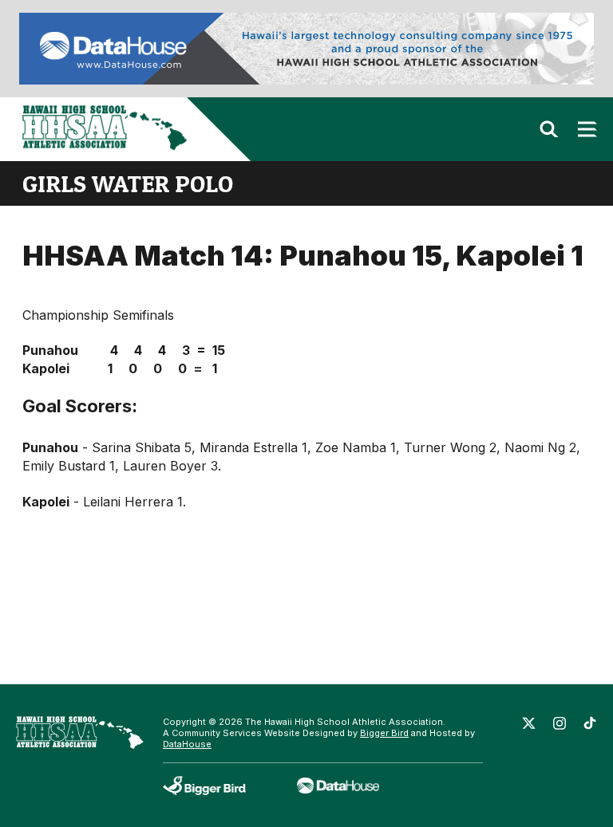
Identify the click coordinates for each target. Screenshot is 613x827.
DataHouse (187, 744)
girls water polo (127, 183)
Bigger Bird (384, 732)
